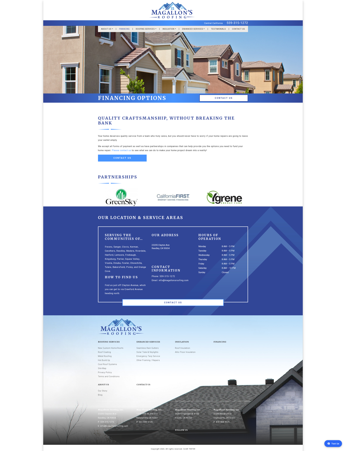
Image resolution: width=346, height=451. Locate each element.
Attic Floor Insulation (185, 352)
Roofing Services (145, 29)
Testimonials (218, 29)
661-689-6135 (146, 422)
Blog (100, 395)
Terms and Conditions (109, 376)
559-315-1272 (237, 23)
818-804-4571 (223, 422)
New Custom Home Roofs (110, 348)
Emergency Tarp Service (148, 356)
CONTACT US (238, 29)
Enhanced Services (192, 29)
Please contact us (121, 150)
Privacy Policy (105, 372)
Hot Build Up (104, 360)
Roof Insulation (182, 348)
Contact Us (224, 98)
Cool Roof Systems (107, 364)
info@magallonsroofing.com (174, 280)
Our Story (102, 391)
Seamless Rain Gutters (148, 348)
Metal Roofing (105, 356)
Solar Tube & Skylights (147, 352)
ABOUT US (106, 29)
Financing (124, 29)
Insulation (168, 29)
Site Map (102, 368)
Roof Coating (104, 352)
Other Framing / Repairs (148, 360)
